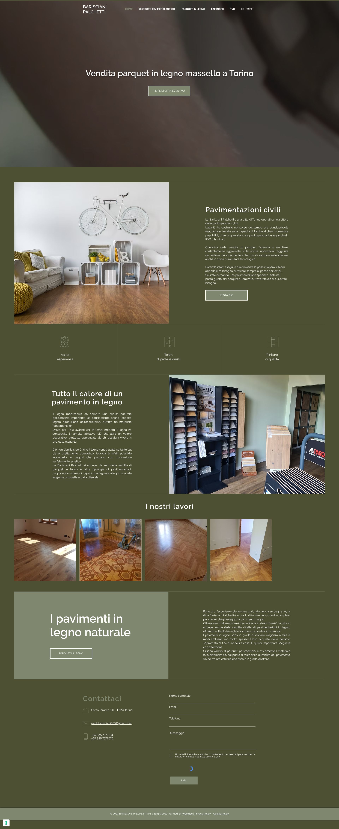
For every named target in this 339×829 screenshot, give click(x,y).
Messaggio (177, 733)
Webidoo (187, 813)
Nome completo (180, 695)
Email (172, 706)
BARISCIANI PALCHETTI (95, 9)
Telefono (174, 718)
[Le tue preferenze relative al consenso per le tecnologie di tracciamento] (6, 822)
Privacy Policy (203, 813)
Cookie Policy (221, 813)
